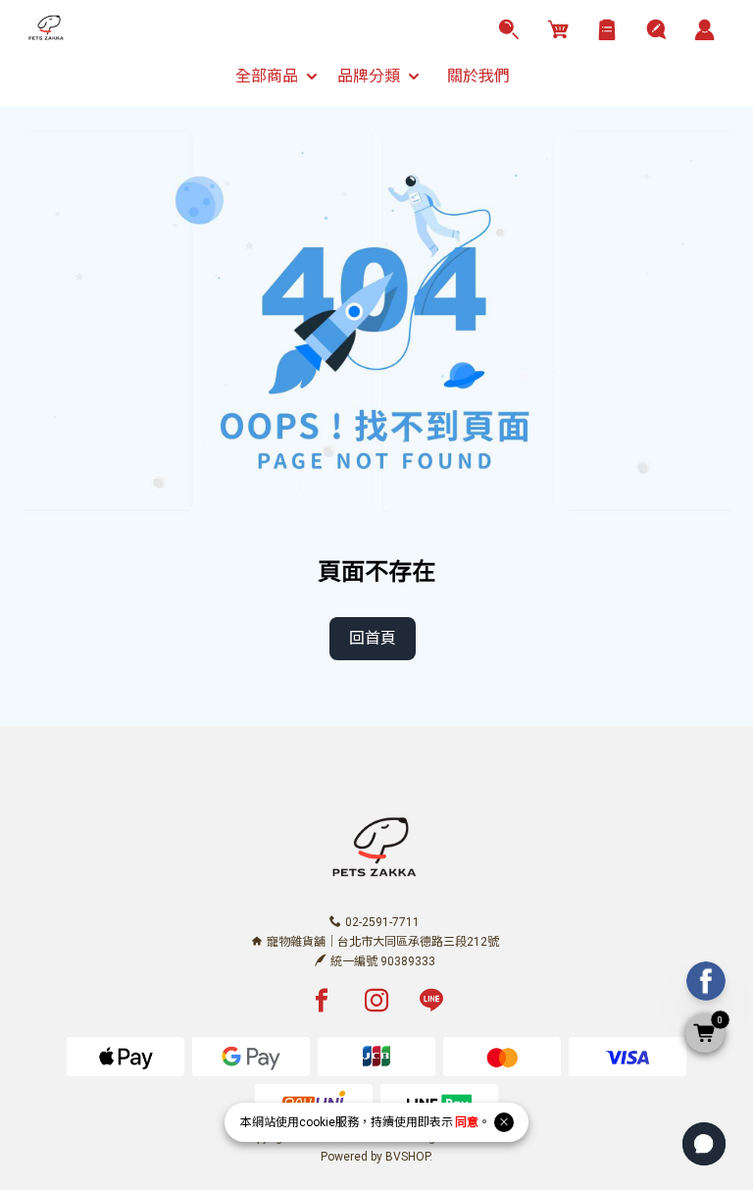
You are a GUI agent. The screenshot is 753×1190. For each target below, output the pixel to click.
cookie (317, 1122)
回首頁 (372, 638)
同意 (466, 1122)
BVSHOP (407, 1157)
